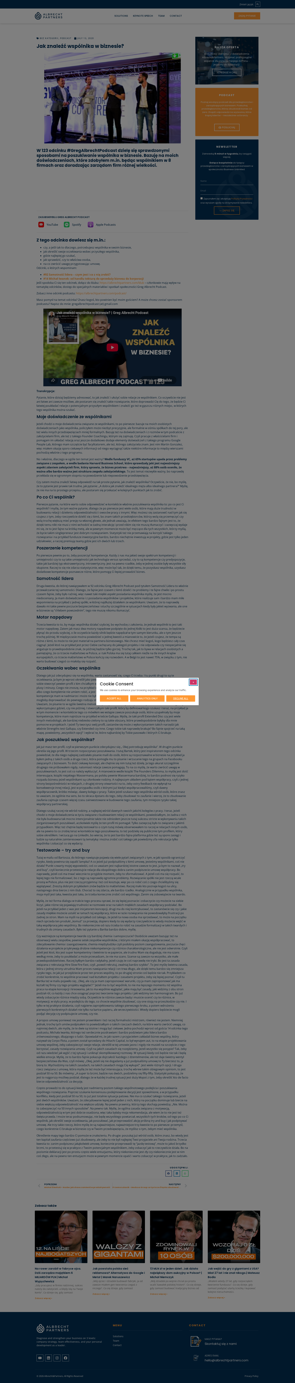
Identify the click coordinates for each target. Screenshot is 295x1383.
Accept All (114, 698)
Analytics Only (147, 698)
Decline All (180, 698)
